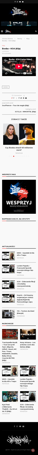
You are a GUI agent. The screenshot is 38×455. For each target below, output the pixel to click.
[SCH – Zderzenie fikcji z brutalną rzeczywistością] (8, 284)
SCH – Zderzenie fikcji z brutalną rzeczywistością (26, 284)
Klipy (28, 38)
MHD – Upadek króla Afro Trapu (25, 254)
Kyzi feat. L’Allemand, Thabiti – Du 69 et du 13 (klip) (9, 408)
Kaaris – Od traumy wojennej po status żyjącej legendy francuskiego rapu (25, 298)
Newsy (19, 38)
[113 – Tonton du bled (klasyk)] (8, 314)
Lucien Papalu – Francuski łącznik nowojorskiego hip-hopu (25, 269)
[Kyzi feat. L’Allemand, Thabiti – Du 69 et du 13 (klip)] (10, 396)
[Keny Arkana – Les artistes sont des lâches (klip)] (28, 334)
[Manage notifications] (33, 450)
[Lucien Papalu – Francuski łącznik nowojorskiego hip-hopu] (8, 269)
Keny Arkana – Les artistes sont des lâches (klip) (27, 344)
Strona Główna (7, 38)
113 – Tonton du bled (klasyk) (25, 312)
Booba (5, 87)
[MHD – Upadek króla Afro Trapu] (8, 256)
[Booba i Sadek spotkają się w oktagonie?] (19, 134)
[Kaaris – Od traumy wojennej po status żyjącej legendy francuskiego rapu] (8, 298)
